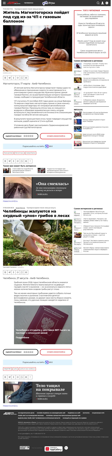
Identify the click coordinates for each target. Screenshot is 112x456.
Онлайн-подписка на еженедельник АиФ (51, 413)
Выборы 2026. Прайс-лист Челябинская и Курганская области (39, 418)
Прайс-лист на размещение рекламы (31, 415)
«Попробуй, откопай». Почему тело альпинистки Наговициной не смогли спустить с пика (95, 65)
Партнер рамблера (37, 448)
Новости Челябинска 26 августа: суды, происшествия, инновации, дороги (91, 25)
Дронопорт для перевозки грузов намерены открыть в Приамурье (94, 142)
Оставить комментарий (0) (56, 136)
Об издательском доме (26, 413)
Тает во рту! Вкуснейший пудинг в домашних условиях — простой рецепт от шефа (95, 235)
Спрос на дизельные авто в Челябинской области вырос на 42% (91, 52)
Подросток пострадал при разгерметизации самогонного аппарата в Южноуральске (57, 170)
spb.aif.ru (21, 267)
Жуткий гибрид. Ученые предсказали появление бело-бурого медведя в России (96, 249)
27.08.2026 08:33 (8, 208)
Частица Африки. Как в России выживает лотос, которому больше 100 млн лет (95, 213)
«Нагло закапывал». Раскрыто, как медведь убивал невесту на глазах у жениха (95, 220)
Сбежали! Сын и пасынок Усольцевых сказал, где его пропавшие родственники (96, 227)
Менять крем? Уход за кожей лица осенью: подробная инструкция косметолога (91, 43)
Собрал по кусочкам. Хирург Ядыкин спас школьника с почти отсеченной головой (96, 72)
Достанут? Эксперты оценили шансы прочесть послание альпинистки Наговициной (96, 242)
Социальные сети (98, 413)
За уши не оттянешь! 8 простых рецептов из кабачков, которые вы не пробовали (96, 80)
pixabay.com (7, 73)
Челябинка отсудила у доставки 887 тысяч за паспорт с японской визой (43, 331)
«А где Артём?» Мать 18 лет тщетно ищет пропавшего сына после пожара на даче (95, 94)
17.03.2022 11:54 (8, 9)
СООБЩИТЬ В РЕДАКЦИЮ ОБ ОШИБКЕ (75, 418)
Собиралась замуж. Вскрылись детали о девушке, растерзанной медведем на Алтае (94, 101)
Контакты (86, 413)
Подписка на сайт (74, 413)
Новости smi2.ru (10, 201)
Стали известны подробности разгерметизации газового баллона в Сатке (22, 170)
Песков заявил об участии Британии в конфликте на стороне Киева (95, 113)
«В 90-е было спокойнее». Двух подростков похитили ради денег (94, 86)
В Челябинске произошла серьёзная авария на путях (91, 34)
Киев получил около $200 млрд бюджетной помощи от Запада (93, 135)
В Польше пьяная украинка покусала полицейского (95, 127)
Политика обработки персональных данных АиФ (63, 415)
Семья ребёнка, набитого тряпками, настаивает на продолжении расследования (91, 16)
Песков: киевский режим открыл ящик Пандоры (94, 120)
